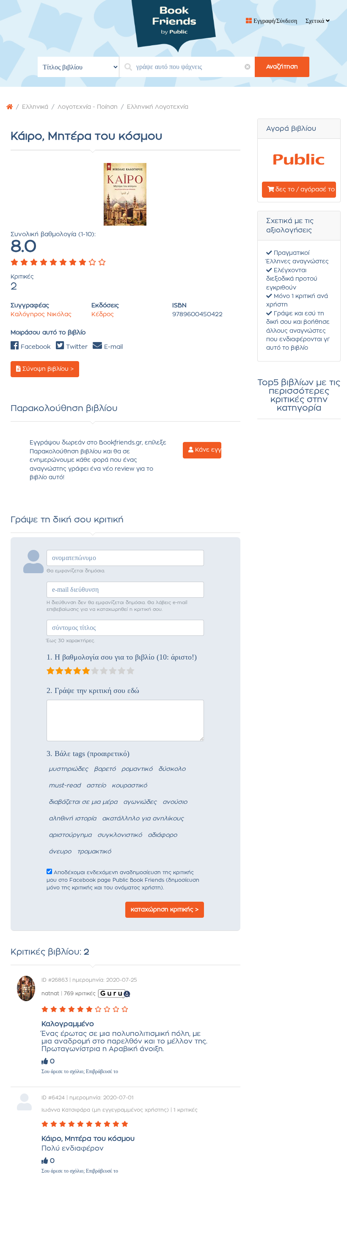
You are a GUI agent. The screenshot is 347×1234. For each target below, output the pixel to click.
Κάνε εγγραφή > (207, 450)
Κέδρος (102, 314)
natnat (50, 993)
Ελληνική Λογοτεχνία (157, 107)
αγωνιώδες (140, 802)
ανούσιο (174, 802)
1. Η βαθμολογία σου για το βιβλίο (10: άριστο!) (122, 657)
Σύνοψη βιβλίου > (47, 369)
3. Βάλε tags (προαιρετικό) (88, 753)
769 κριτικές (80, 993)
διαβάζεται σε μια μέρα (83, 802)
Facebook (35, 347)
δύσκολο (171, 769)
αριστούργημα (70, 835)
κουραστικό (129, 786)
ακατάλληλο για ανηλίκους (143, 819)
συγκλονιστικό (119, 835)
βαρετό (105, 769)
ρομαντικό (136, 769)
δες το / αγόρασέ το (304, 190)
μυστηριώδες (68, 769)
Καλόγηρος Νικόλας (41, 314)
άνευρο (60, 852)
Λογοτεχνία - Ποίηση (88, 107)
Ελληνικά (35, 107)
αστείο (96, 786)
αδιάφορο (162, 835)
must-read (64, 786)
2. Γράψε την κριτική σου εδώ (93, 690)
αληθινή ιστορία (72, 819)
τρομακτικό (94, 852)
